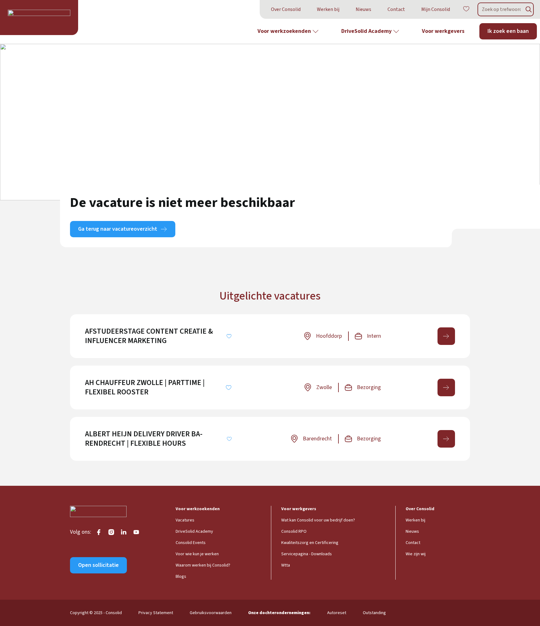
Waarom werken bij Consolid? (203, 565)
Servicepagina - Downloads (306, 554)
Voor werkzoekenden (284, 31)
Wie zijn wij (416, 554)
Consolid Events (191, 543)
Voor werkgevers (443, 31)
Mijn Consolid (435, 9)
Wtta (285, 565)
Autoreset (336, 613)
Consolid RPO (294, 531)
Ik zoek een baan (508, 31)
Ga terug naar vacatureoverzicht (117, 229)
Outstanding (374, 613)
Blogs (181, 576)
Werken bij (328, 9)
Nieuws (363, 9)
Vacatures (185, 520)
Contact (396, 9)
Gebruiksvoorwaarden (211, 613)
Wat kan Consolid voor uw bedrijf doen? (318, 520)
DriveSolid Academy (366, 31)
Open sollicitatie (98, 565)
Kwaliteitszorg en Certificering (309, 543)
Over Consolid (286, 9)
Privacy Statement (155, 613)
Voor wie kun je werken (197, 554)
